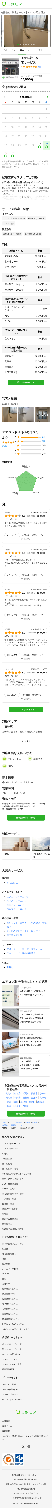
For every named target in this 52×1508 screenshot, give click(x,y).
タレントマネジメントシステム (15, 1329)
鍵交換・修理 (8, 1204)
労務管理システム (10, 1314)
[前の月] (4, 97)
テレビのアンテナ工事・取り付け (23, 931)
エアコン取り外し (15, 935)
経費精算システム (10, 1299)
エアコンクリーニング (18, 896)
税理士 (5, 1214)
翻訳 (4, 1279)
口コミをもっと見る (26, 709)
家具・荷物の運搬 (10, 1183)
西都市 (26, 1097)
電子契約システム (10, 1304)
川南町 (9, 1106)
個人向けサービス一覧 (12, 1344)
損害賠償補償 (8, 1369)
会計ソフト (7, 1284)
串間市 (17, 1097)
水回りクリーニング (17, 908)
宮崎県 (28, 1122)
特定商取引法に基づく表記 (26, 1479)
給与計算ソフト (9, 1294)
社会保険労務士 (9, 1254)
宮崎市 (9, 1093)
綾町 (16, 1101)
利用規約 (16, 1475)
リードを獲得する (10, 1389)
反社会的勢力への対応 (16, 1484)
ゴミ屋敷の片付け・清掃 (13, 1193)
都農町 (17, 1106)
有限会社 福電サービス (12, 1125)
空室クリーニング (15, 904)
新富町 (32, 1101)
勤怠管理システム (10, 1289)
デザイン (6, 1274)
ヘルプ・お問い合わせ (12, 1354)
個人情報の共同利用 (26, 1489)
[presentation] (5, 50)
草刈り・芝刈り (9, 1188)
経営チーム (7, 1426)
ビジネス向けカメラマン (13, 1244)
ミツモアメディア (10, 1359)
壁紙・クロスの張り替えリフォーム (24, 949)
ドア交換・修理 (9, 1199)
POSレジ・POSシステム (13, 1324)
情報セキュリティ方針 (36, 1484)
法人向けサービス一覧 (12, 1349)
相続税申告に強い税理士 (13, 1229)
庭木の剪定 (7, 1163)
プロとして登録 (9, 1384)
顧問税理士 (7, 1224)
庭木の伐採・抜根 (10, 1168)
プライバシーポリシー (30, 1475)
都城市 (17, 1093)
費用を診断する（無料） (26, 818)
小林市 (43, 1093)
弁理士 (5, 1259)
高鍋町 (23, 1101)
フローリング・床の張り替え (21, 953)
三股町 (34, 1097)
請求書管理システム (11, 1319)
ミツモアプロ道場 (10, 1394)
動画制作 (6, 1264)
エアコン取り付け (16, 1122)
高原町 (43, 1097)
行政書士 (6, 1249)
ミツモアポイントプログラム (26, 1493)
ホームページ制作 (10, 1269)
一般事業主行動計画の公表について (26, 1498)
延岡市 (26, 1093)
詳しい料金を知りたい (26, 382)
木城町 (40, 1101)
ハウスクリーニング (17, 900)
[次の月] (47, 97)
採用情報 (6, 1431)
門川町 (26, 1106)
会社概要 (6, 1421)
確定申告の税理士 (10, 1219)
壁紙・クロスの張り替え (13, 1178)
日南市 (34, 1093)
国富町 (9, 1101)
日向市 (9, 1097)
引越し (10, 967)
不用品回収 (12, 882)
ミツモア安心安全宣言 (12, 1364)
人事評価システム (10, 1309)
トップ (5, 1122)
